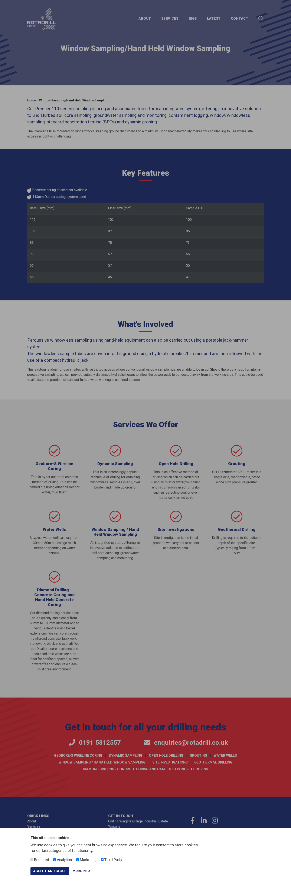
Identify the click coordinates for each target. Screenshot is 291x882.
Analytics (64, 860)
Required (41, 860)
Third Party (113, 860)
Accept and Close (49, 871)
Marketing (88, 860)
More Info (81, 871)
